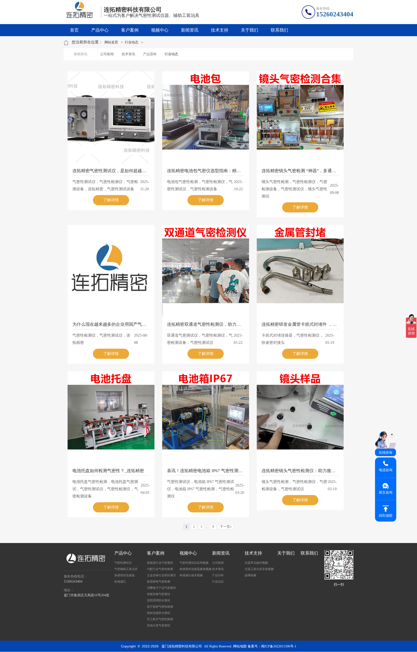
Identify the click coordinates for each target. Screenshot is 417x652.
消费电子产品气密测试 (161, 588)
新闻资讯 (189, 30)
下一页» (226, 527)
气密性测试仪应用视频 (194, 562)
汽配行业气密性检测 (160, 569)
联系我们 (279, 30)
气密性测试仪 (123, 562)
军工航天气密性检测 (160, 619)
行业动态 (131, 42)
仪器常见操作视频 (256, 562)
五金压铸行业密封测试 (161, 575)
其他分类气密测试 (158, 625)
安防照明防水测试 (158, 600)
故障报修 (250, 575)
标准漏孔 (120, 581)
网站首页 (111, 42)
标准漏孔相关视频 (191, 575)
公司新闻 (107, 54)
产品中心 (100, 30)
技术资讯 (128, 54)
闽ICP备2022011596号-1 (278, 646)
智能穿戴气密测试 (158, 594)
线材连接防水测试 (158, 613)
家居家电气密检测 (158, 581)
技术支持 (219, 30)
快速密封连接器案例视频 (195, 569)
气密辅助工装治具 (126, 569)
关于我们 (249, 30)
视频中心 (159, 30)
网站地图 (240, 646)
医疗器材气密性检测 (160, 606)
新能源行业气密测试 (160, 562)
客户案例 (130, 30)
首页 (74, 30)
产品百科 (150, 54)
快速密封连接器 (124, 575)
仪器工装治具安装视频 (259, 569)
